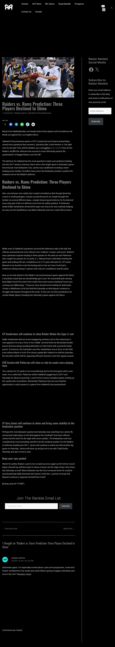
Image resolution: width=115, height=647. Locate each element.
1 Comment (7, 113)
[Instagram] (103, 9)
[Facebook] (91, 69)
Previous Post (9, 528)
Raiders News (20, 113)
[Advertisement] (57, 32)
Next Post (69, 528)
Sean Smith (55, 148)
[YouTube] (103, 6)
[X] (97, 69)
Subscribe (66, 506)
